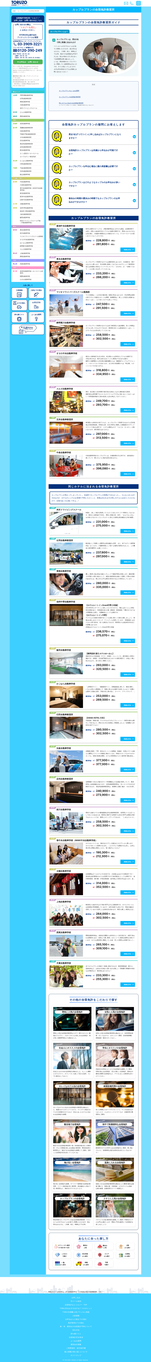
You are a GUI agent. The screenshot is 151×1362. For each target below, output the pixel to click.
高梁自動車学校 (25, 264)
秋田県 (15, 112)
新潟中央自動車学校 (26, 196)
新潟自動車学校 (25, 193)
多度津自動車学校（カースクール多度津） (31, 272)
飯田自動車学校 (25, 217)
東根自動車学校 (25, 102)
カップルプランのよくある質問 (69, 91)
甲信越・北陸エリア (19, 178)
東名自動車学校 (25, 230)
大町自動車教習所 (25, 214)
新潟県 (15, 182)
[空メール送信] (126, 3)
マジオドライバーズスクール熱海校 (31, 236)
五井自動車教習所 (25, 171)
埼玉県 (15, 161)
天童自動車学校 (25, 105)
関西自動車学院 (25, 276)
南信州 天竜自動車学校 (27, 211)
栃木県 (15, 127)
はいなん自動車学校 (26, 243)
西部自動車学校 (25, 116)
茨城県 (15, 123)
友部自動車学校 (25, 123)
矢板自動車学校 (25, 131)
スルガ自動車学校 (25, 249)
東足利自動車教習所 (26, 144)
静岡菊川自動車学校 (26, 246)
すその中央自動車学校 (27, 239)
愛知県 (15, 253)
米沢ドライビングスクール (28, 108)
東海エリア (16, 226)
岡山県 (15, 264)
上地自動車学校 (25, 253)
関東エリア (16, 120)
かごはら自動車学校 (26, 161)
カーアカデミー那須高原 (28, 156)
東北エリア (16, 92)
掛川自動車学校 (25, 233)
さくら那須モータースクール (29, 153)
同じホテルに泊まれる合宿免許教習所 (71, 103)
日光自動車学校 (25, 140)
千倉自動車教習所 (25, 168)
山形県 (15, 95)
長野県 (15, 208)
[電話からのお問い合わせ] (131, 3)
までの (36, 290)
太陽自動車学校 (25, 204)
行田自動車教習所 (25, 164)
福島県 (15, 116)
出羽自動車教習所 (25, 98)
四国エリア (16, 267)
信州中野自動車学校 (26, 208)
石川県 (15, 204)
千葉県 (15, 168)
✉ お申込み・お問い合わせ (27, 62)
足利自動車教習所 (25, 147)
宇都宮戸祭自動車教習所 (28, 134)
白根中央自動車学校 (26, 200)
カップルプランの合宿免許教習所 (70, 97)
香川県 (15, 271)
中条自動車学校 (25, 182)
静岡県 (15, 230)
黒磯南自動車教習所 (26, 127)
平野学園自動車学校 (26, 95)
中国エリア (16, 260)
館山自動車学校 (25, 174)
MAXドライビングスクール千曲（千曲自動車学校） (30, 222)
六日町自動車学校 (25, 185)
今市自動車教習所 (25, 137)
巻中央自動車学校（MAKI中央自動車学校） (31, 189)
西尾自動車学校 (25, 256)
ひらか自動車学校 (25, 112)
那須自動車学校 (25, 150)
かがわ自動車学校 (25, 279)
